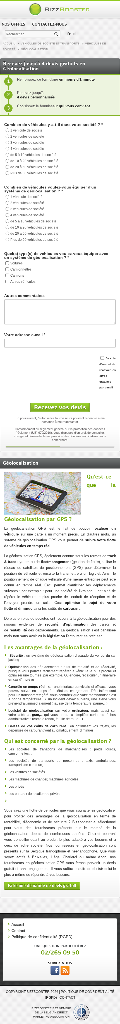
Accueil (9, 43)
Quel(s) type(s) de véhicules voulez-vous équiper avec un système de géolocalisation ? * (56, 255)
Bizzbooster (60, 9)
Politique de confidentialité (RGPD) (42, 936)
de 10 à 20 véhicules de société (34, 161)
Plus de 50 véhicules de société (34, 173)
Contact (18, 930)
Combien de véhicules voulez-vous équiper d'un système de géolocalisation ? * (50, 189)
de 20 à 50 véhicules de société (34, 167)
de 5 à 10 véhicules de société (33, 155)
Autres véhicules (22, 282)
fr (69, 33)
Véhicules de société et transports (50, 43)
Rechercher (57, 34)
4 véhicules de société (27, 149)
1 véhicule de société (26, 130)
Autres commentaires (24, 295)
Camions (17, 275)
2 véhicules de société (27, 136)
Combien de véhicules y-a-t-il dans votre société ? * (53, 125)
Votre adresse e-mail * (24, 335)
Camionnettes (21, 269)
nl (74, 33)
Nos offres (13, 24)
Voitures (16, 263)
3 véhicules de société (27, 143)
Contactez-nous (49, 24)
